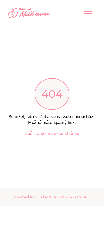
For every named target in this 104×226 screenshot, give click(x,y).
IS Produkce (60, 197)
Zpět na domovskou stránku (52, 133)
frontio (83, 197)
